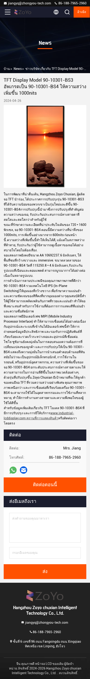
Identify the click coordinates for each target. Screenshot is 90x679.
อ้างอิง (81, 12)
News (18, 69)
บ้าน (7, 69)
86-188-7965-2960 (72, 3)
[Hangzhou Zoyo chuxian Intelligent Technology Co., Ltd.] (23, 12)
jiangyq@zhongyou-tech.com (30, 3)
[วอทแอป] (13, 470)
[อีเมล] (24, 470)
